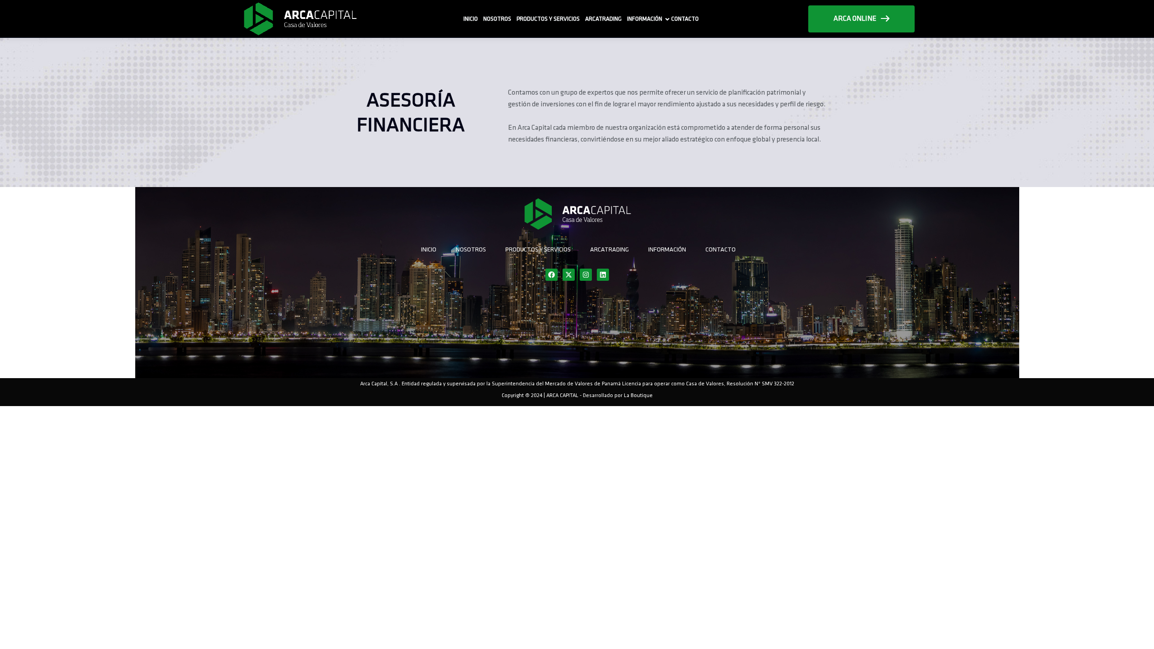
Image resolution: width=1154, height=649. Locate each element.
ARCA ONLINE (854, 19)
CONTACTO (685, 19)
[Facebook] (551, 275)
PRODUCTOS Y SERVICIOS (548, 19)
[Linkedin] (603, 275)
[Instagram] (586, 275)
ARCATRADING (603, 19)
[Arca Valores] (299, 18)
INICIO (470, 19)
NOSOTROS (497, 19)
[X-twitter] (569, 275)
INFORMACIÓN (644, 19)
